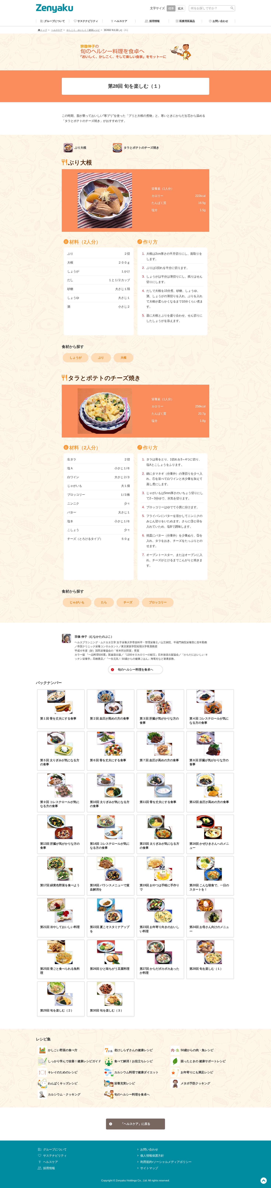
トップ (43, 30)
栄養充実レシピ (124, 1083)
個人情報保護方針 (152, 1155)
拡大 (180, 8)
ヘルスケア (56, 30)
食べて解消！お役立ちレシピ (133, 1061)
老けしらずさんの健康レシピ (133, 1050)
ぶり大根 (80, 147)
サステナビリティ (55, 1155)
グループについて (55, 1149)
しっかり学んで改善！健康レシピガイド (74, 1061)
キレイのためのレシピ (62, 1072)
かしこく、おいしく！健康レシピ (83, 30)
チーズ (128, 602)
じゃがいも (77, 602)
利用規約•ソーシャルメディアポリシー (166, 1161)
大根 (123, 357)
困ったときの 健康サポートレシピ (203, 1061)
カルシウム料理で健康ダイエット (136, 1072)
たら (104, 602)
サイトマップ (149, 1168)
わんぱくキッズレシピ (62, 1083)
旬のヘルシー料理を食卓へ (135, 669)
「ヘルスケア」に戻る (135, 1123)
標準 (171, 8)
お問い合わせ (149, 1149)
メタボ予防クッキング (195, 1083)
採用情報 (49, 1168)
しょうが (75, 357)
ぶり (101, 357)
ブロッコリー (158, 602)
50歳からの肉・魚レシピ (197, 1050)
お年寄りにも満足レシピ (197, 1072)
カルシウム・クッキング (64, 1094)
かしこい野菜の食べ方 (62, 1050)
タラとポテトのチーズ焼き (141, 147)
